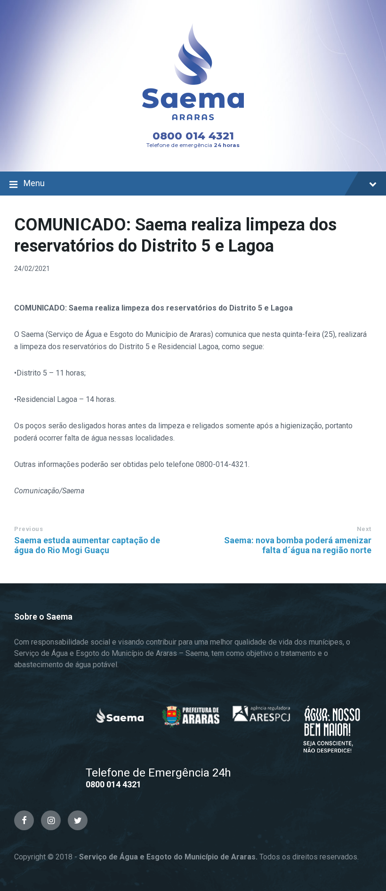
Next (364, 528)
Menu (34, 183)
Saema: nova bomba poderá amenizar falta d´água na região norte (297, 545)
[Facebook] (24, 820)
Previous (28, 528)
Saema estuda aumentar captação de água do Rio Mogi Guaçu (87, 545)
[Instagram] (51, 820)
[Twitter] (78, 820)
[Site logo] (193, 129)
